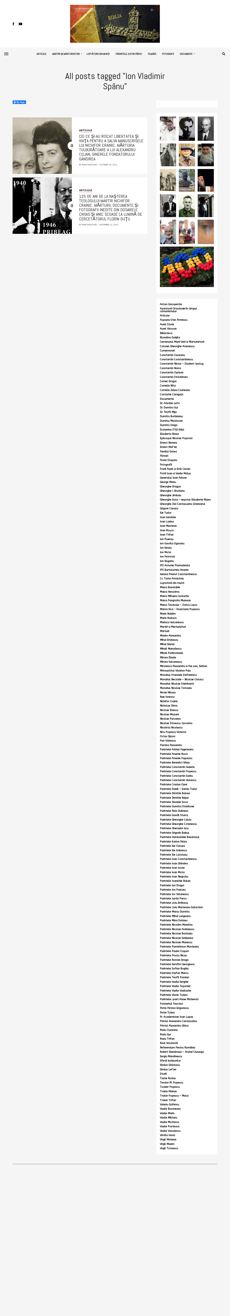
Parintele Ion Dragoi (172, 885)
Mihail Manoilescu (170, 648)
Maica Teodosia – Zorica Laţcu (178, 604)
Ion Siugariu (167, 561)
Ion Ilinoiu (166, 547)
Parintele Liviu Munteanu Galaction (181, 907)
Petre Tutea (167, 1012)
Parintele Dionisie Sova (174, 802)
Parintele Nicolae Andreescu (177, 929)
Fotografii (168, 53)
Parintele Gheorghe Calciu (175, 819)
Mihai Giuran (167, 644)
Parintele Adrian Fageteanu (176, 749)
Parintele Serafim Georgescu (177, 964)
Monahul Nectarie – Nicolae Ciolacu (181, 679)
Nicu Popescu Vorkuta (173, 732)
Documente (186, 53)
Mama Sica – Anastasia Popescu (180, 609)
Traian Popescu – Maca (174, 1095)
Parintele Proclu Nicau (173, 955)
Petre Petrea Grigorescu (174, 1008)
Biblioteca (166, 333)
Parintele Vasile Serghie (174, 981)
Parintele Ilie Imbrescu (173, 850)
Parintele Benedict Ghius (175, 762)
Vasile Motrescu (169, 1122)
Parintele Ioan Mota (172, 872)
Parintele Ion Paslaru (173, 889)
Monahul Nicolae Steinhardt (177, 683)
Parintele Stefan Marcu (174, 973)
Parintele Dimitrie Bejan (174, 797)
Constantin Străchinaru (174, 377)
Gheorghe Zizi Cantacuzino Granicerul (182, 504)
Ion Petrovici (167, 556)
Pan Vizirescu (168, 740)
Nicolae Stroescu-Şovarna (176, 723)
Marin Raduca (168, 618)
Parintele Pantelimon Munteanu (179, 946)
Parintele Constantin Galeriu (177, 767)
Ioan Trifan (167, 534)
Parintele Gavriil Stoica (174, 815)
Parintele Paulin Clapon (174, 951)
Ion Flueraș (167, 539)
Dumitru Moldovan (171, 420)
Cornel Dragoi (168, 381)
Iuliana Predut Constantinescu (178, 574)
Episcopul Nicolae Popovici (176, 438)
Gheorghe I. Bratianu (172, 490)
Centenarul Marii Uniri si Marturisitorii (182, 341)
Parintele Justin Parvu (173, 898)
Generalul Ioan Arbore (173, 477)
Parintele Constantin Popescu (178, 771)
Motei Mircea (168, 692)
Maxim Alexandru (170, 635)
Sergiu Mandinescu (171, 1056)
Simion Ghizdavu (170, 1065)
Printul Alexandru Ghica (174, 1025)
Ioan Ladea (167, 521)
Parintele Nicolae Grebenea (176, 938)
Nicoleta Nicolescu (171, 727)
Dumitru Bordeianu (171, 416)
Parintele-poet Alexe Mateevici (179, 999)
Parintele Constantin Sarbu (176, 775)
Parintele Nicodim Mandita (176, 924)
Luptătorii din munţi (98, 53)
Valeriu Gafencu (169, 1104)
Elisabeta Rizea (169, 433)
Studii (163, 1073)
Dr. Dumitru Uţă (169, 407)
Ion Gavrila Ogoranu (172, 543)
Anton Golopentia (171, 304)
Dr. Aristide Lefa (170, 403)
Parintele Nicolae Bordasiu (176, 933)
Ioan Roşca (167, 530)
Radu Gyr (165, 1034)
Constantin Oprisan (171, 372)
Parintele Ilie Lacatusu (173, 854)
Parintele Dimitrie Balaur (175, 793)
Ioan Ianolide (168, 517)
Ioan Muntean (168, 525)
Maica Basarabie (170, 587)
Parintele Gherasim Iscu (174, 828)
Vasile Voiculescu (170, 1130)
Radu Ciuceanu (169, 1030)
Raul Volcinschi (169, 1043)
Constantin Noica (170, 368)
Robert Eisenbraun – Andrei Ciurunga (182, 1051)
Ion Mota (165, 552)
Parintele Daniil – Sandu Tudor (178, 789)
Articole (41, 53)
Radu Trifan (167, 1038)
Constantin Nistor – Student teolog (181, 363)
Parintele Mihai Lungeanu (175, 916)
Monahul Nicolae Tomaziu (176, 688)
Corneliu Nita (168, 385)
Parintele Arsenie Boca (174, 754)
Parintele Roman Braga (174, 959)
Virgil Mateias (168, 1139)
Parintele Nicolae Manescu (176, 942)
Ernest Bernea (168, 442)
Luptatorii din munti (172, 583)
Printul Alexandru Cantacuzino (178, 1021)
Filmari (164, 455)
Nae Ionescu (167, 696)
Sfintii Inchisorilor (170, 1060)
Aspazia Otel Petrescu (173, 319)
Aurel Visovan (168, 328)
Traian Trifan (168, 1100)
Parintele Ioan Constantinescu (178, 859)
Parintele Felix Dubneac (174, 810)
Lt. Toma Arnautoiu (172, 578)
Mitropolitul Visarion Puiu (175, 670)
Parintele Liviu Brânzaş (174, 902)
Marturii (164, 631)
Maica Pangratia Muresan (175, 600)
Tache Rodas (168, 1078)
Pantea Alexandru (171, 745)
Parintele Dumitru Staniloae (177, 806)
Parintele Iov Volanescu (174, 894)
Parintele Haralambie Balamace (179, 837)
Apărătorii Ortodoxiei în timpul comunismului (178, 310)
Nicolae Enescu (169, 710)
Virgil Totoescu (169, 1148)
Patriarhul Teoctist (171, 1003)
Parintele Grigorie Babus (174, 832)
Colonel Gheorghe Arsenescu (177, 346)
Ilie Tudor (165, 512)
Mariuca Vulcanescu (172, 622)
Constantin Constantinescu (176, 359)
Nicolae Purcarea (170, 718)
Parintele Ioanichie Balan (175, 880)
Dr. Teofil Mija (168, 412)
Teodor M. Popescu (171, 1082)
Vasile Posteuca (169, 1126)
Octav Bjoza (167, 736)
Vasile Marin (167, 1113)
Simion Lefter (168, 1069)
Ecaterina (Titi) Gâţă (172, 429)
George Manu (168, 482)
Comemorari (167, 350)
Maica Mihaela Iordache (174, 596)
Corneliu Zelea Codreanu (175, 390)
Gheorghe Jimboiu (170, 495)
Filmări (152, 53)
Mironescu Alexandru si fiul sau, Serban (183, 666)
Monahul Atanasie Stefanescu (178, 674)
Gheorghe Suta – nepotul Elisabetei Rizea (185, 499)
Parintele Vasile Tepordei (175, 986)
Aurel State (167, 324)
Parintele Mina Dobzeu (173, 920)
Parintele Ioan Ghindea (174, 863)
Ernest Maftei (168, 447)
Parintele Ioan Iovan (172, 867)
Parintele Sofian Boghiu (174, 968)
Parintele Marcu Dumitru (175, 911)
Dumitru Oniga (168, 425)
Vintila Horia (167, 1135)
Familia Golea (168, 451)
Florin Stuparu (168, 460)
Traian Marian (168, 1091)
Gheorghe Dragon (170, 486)
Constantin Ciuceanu (172, 355)
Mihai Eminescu (169, 639)
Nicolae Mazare (169, 714)
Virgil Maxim (167, 1144)
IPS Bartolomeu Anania (174, 569)
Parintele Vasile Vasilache (175, 990)
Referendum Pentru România (177, 1047)
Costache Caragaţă (171, 394)
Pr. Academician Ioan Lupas (176, 1016)
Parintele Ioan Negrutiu (174, 876)
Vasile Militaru (168, 1117)
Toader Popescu (170, 1086)
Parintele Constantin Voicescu (178, 780)
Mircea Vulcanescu (171, 661)
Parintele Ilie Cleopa (172, 845)
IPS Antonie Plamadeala (175, 565)
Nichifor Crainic (169, 701)
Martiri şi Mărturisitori (66, 53)
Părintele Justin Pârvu (129, 53)
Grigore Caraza (169, 508)
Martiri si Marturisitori (173, 626)
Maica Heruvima (169, 591)
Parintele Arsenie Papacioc (176, 758)
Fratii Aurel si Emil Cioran (175, 469)
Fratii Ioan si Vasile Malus (175, 473)
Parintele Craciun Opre (173, 784)
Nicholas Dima (168, 705)
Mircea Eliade (168, 657)
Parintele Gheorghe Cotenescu (178, 824)
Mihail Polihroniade (171, 653)
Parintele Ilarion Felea (173, 841)
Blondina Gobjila (170, 337)
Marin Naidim (168, 613)
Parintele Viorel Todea (173, 995)
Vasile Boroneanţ (170, 1108)
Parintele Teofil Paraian (174, 977)
